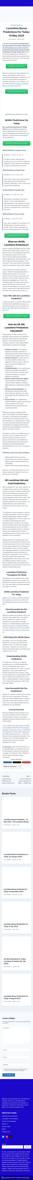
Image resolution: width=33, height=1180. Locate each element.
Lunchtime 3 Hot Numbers (16, 66)
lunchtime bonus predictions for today (17, 602)
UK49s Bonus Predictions (10, 1116)
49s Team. (26, 1177)
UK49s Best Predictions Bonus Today (16, 143)
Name (5, 1050)
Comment (6, 1028)
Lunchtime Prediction (16, 25)
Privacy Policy (6, 1126)
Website (5, 1065)
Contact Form (6, 1131)
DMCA (4, 1129)
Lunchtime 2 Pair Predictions (16, 91)
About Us (5, 1124)
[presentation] (16, 807)
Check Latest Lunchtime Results (16, 235)
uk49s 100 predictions (13, 681)
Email (5, 1057)
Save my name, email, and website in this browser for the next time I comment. (15, 1069)
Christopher (13, 39)
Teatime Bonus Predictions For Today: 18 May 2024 (8, 780)
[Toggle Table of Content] (19, 766)
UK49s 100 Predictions (9, 1121)
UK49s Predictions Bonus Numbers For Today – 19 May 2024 (24, 780)
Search (4, 1144)
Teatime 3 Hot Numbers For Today (16, 316)
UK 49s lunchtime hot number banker (14, 48)
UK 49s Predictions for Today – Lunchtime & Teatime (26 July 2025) (15, 961)
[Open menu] (29, 3)
